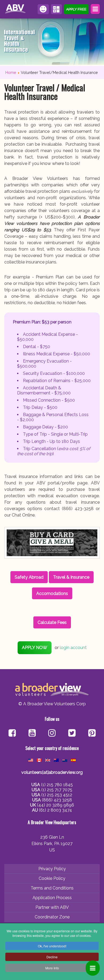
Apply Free (76, 9)
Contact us (43, 9)
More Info (52, 968)
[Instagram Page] (51, 733)
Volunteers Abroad (15, 9)
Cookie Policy (52, 878)
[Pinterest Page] (91, 733)
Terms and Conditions (52, 888)
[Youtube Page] (32, 733)
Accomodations (52, 593)
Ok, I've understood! (52, 946)
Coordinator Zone (52, 916)
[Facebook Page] (12, 733)
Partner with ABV (52, 907)
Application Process (52, 897)
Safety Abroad (29, 577)
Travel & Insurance (71, 577)
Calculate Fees (56, 9)
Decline (52, 957)
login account (73, 647)
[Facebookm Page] (71, 733)
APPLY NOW (34, 647)
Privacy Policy (52, 868)
